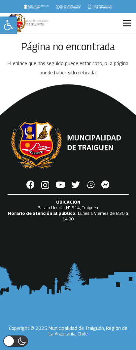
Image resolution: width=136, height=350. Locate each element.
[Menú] (127, 23)
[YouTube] (60, 184)
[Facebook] (30, 184)
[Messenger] (105, 184)
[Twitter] (76, 184)
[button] (8, 25)
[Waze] (90, 184)
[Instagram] (45, 185)
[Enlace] (36, 6)
